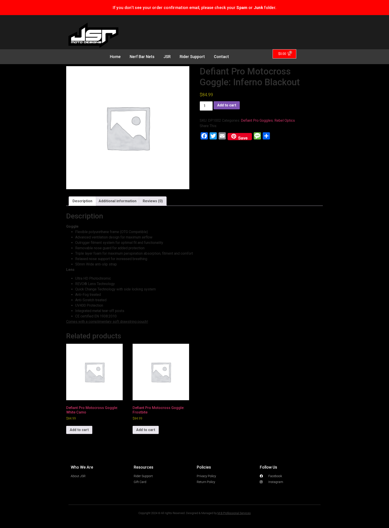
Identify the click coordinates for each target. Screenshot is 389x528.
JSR (167, 56)
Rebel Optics (284, 120)
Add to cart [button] (79, 430)
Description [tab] (82, 201)
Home (115, 56)
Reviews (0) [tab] (153, 201)
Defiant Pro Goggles (257, 120)
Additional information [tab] (117, 201)
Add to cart (226, 105)
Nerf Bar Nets (142, 56)
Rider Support (192, 56)
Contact (221, 56)
